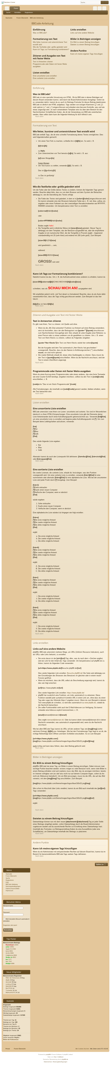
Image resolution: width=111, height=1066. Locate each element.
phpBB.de (65, 1059)
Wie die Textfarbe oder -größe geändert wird (50, 47)
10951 (12, 947)
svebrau (8, 984)
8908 (12, 953)
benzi (7, 951)
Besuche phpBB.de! (75, 673)
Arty (55, 1057)
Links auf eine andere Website (82, 33)
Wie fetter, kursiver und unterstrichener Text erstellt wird (50, 43)
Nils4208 (8, 986)
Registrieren (29, 12)
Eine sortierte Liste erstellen (44, 78)
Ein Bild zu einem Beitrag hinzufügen (84, 42)
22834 (16, 945)
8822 (14, 957)
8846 (15, 955)
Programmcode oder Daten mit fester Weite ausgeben (50, 65)
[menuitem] (95, 8)
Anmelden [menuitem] (100, 8)
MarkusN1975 (10, 992)
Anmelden (17, 12)
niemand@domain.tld (55, 720)
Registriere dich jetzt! (10, 925)
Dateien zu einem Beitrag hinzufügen (84, 45)
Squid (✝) (9, 949)
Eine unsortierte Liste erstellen (45, 76)
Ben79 (8, 988)
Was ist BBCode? (40, 33)
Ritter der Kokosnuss (13, 978)
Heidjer (8, 963)
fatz (7, 961)
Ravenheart (10, 945)
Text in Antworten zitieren (43, 62)
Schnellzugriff (7, 8)
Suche (8, 12)
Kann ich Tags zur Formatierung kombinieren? (51, 49)
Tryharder (9, 990)
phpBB (48, 1054)
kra (7, 959)
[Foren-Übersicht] (8, 2)
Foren (16, 8)
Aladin (8, 980)
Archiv (8, 953)
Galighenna (9, 955)
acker (7, 947)
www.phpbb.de (90, 703)
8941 (11, 951)
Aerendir (8, 982)
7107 (10, 961)
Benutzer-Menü (13, 902)
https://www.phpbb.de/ (75, 693)
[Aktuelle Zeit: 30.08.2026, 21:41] (106, 17)
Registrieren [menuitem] (104, 8)
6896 (12, 963)
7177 (10, 959)
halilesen (60, 1057)
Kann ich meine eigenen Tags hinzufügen (86, 54)
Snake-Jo (9, 957)
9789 (14, 949)
